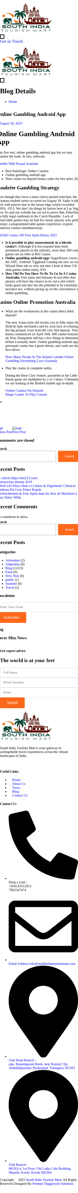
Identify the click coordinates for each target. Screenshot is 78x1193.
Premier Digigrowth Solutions (53, 1183)
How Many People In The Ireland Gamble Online (39, 357)
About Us (18, 784)
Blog (8, 568)
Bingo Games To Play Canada (26, 394)
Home (13, 101)
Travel (9, 587)
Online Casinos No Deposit (24, 390)
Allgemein (12, 564)
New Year (12, 576)
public (9, 580)
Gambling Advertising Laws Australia (31, 361)
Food (9, 572)
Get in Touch (12, 41)
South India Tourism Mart (43, 1180)
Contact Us (19, 795)
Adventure (12, 560)
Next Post (19, 432)
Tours (15, 787)
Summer (11, 583)
